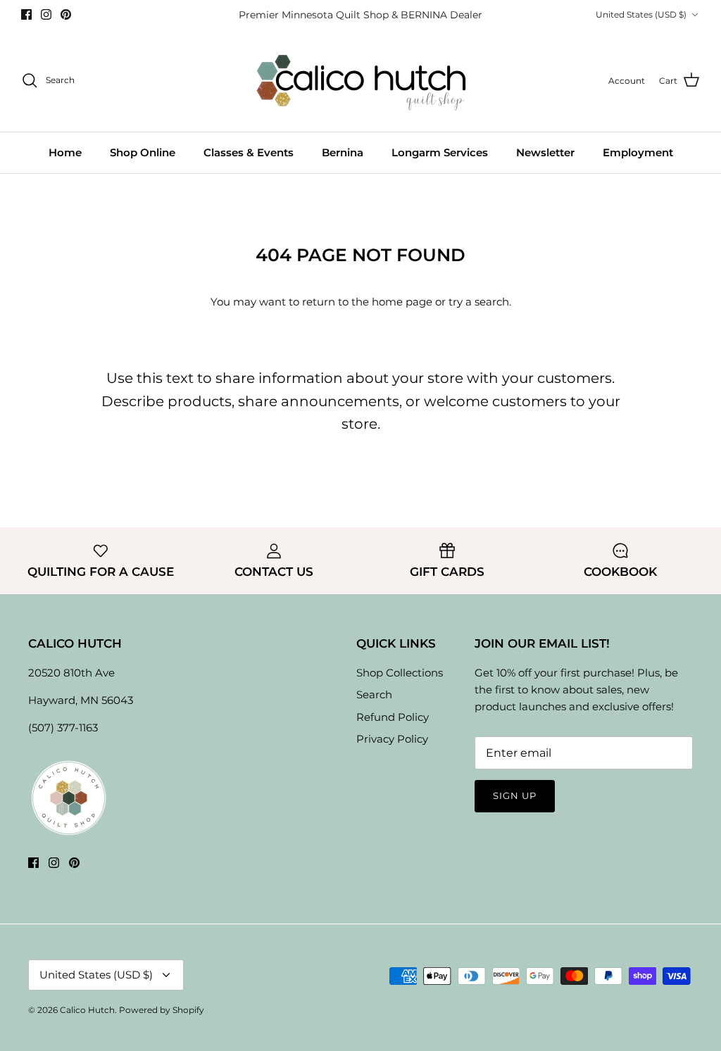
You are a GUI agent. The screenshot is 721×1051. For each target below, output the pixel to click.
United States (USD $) (641, 14)
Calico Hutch (87, 1010)
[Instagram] (46, 14)
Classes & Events (248, 152)
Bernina (342, 152)
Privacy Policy (392, 738)
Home (65, 152)
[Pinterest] (66, 14)
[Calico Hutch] (361, 81)
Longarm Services (439, 152)
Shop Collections (399, 672)
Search (374, 694)
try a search (479, 301)
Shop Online (142, 152)
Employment (638, 152)
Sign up (515, 795)
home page (402, 301)
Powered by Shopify (161, 1010)
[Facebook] (26, 14)
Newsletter (545, 152)
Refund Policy (392, 717)
